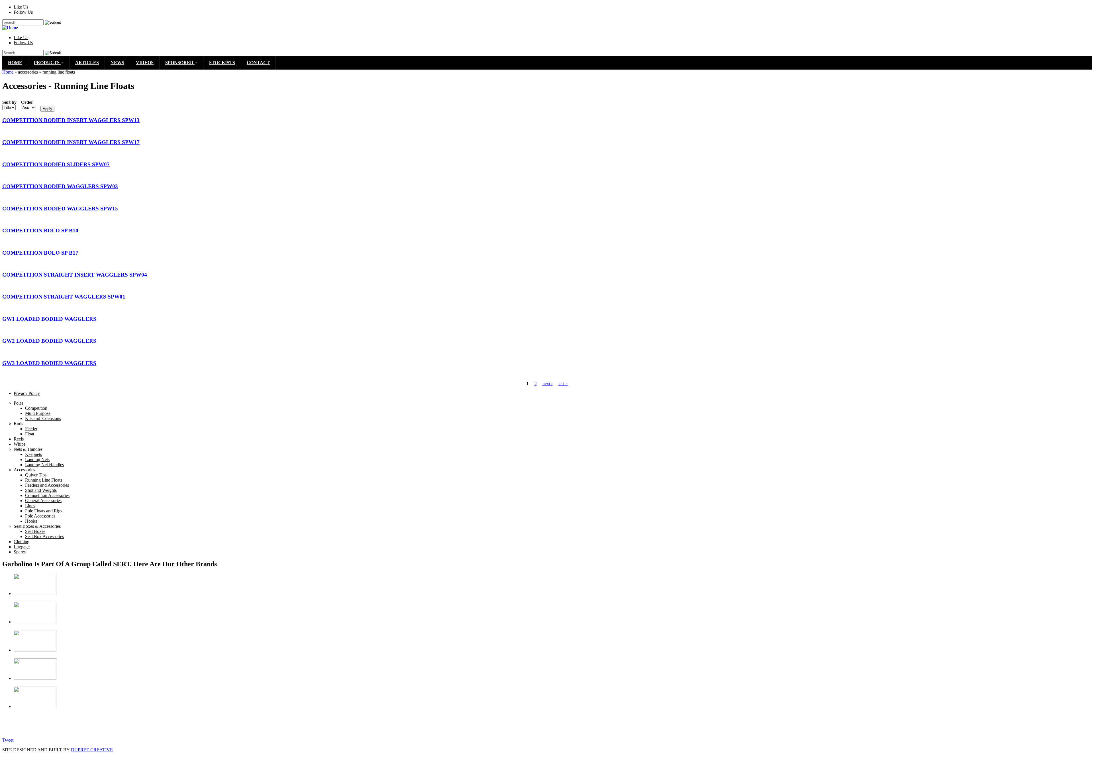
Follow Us (23, 12)
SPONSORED (180, 62)
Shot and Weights (41, 490)
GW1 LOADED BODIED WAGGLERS (49, 319)
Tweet (7, 740)
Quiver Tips (35, 474)
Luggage (22, 546)
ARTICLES (87, 62)
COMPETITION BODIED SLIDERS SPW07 (56, 164)
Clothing (21, 541)
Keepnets (33, 454)
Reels (19, 439)
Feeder (31, 428)
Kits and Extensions (43, 418)
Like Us (21, 7)
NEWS (117, 62)
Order (27, 102)
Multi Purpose (37, 413)
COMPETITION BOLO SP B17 (40, 253)
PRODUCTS (47, 62)
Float (29, 433)
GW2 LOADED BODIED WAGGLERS (49, 341)
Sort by (9, 102)
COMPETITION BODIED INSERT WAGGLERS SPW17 (71, 142)
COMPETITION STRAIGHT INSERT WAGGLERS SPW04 (74, 275)
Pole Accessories (40, 516)
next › (547, 383)
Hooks (31, 521)
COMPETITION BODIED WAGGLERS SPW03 (60, 186)
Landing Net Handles (44, 464)
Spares (20, 551)
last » (563, 383)
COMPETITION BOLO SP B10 (40, 231)
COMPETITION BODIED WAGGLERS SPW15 (60, 209)
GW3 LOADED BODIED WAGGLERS (49, 363)
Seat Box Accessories (44, 536)
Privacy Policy (27, 393)
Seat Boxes (35, 531)
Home (7, 72)
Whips (19, 444)
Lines (30, 505)
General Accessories (43, 500)
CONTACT (258, 62)
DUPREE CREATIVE (92, 749)
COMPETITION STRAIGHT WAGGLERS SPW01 (63, 297)
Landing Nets (37, 459)
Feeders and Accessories (47, 485)
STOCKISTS (222, 62)
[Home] (10, 27)
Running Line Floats (43, 480)
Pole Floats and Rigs (43, 510)
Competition (36, 408)
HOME (15, 62)
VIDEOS (145, 62)
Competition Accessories (47, 495)
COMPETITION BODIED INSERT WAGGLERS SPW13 (71, 120)
